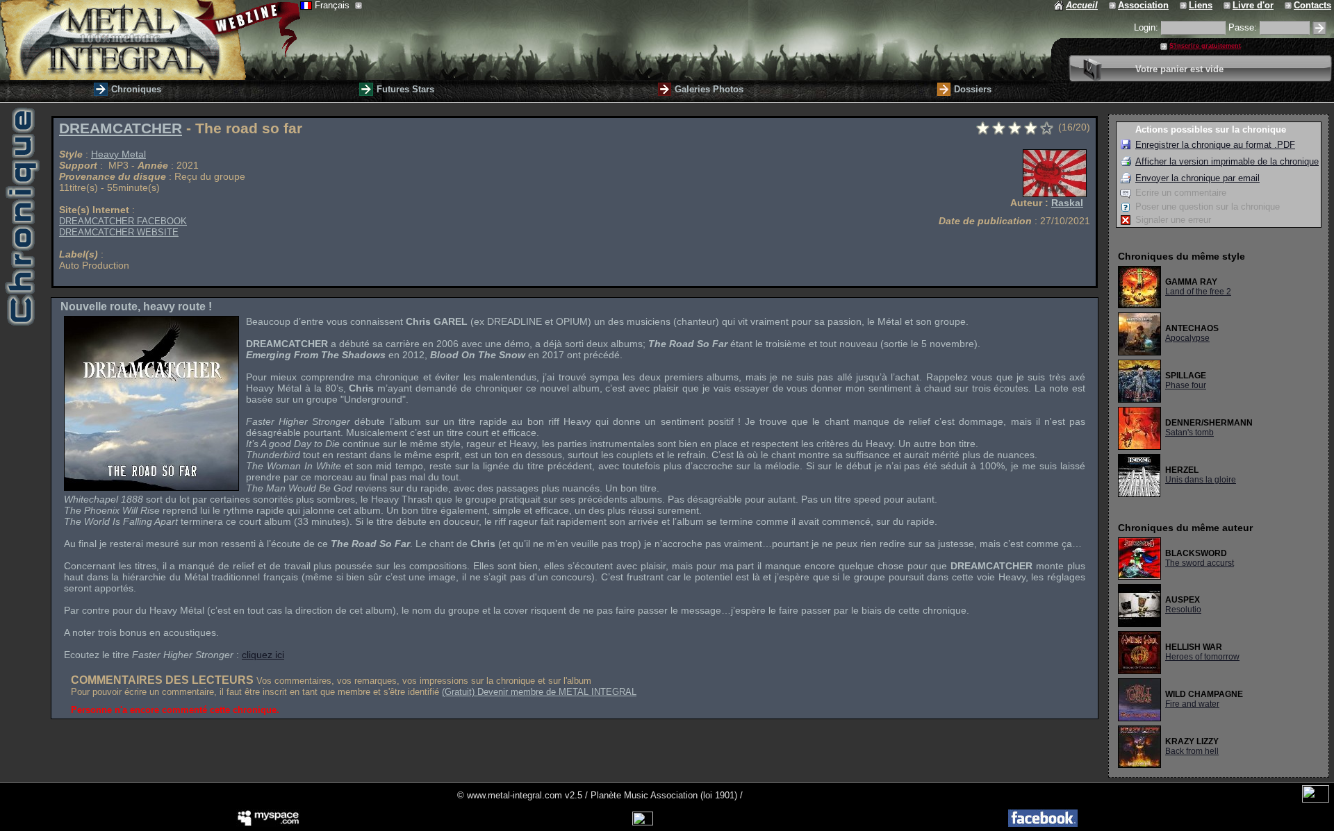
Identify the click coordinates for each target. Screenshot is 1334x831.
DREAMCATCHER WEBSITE (119, 232)
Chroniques (136, 89)
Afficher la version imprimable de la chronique (1227, 161)
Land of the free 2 (1198, 291)
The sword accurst (1199, 563)
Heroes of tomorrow (1202, 657)
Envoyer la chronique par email (1197, 178)
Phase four (1185, 385)
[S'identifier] (1319, 28)
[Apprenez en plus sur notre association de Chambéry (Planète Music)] (1113, 5)
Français (333, 5)
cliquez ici (263, 654)
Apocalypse (1187, 338)
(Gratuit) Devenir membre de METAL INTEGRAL (539, 692)
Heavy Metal (118, 154)
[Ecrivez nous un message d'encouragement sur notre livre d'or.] (1228, 5)
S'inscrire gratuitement (1205, 45)
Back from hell (1192, 751)
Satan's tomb (1189, 432)
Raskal (1067, 202)
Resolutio (1183, 609)
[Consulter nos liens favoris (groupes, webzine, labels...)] (1184, 5)
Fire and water (1192, 704)
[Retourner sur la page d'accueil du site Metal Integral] (150, 40)
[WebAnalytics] (1315, 799)
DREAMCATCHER (120, 128)
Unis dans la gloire (1200, 480)
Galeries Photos (709, 89)
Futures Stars (405, 89)
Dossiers (972, 89)
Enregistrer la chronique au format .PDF (1215, 145)
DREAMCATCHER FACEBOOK (123, 221)
